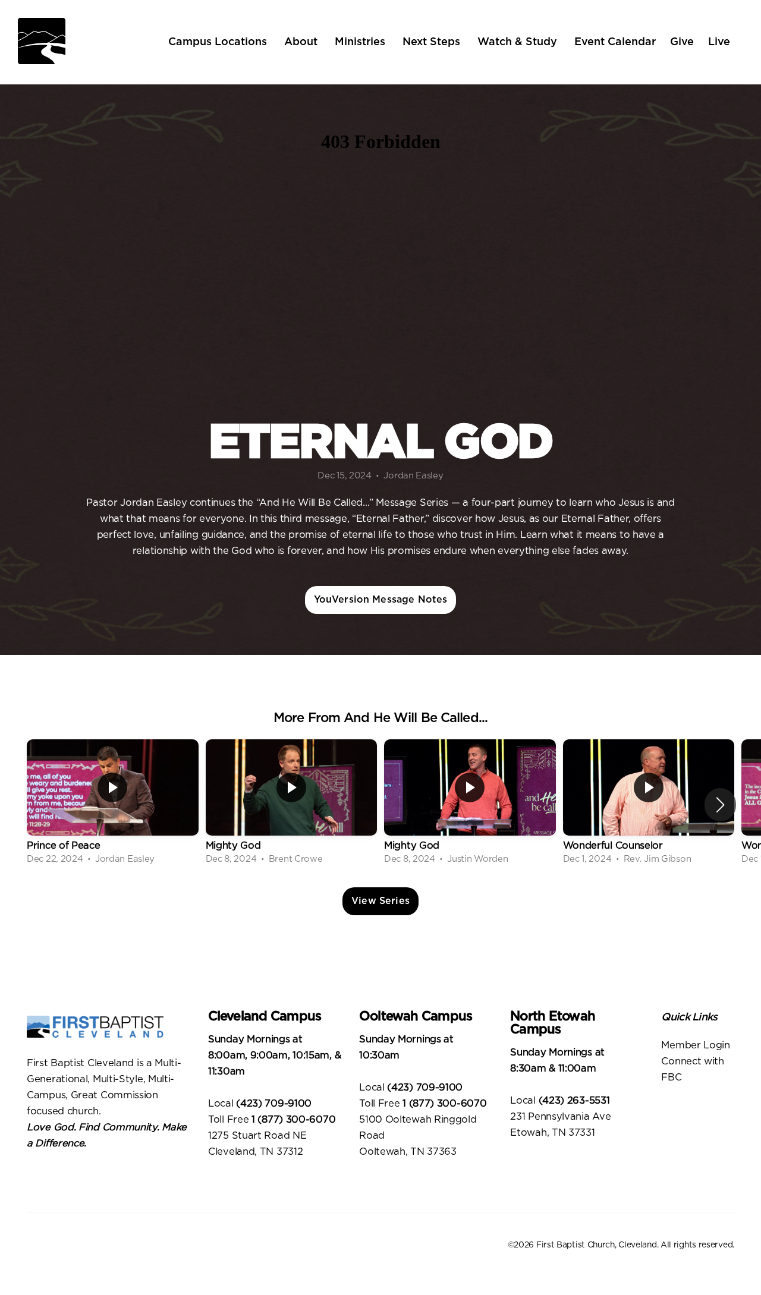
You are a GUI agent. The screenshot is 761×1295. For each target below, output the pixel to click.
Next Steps (432, 42)
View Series (380, 901)
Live (719, 42)
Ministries (361, 42)
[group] (113, 804)
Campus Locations (219, 42)
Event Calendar (615, 42)
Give (682, 42)
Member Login (696, 1045)
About (302, 42)
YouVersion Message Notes (381, 599)
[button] (720, 805)
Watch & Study (518, 42)
